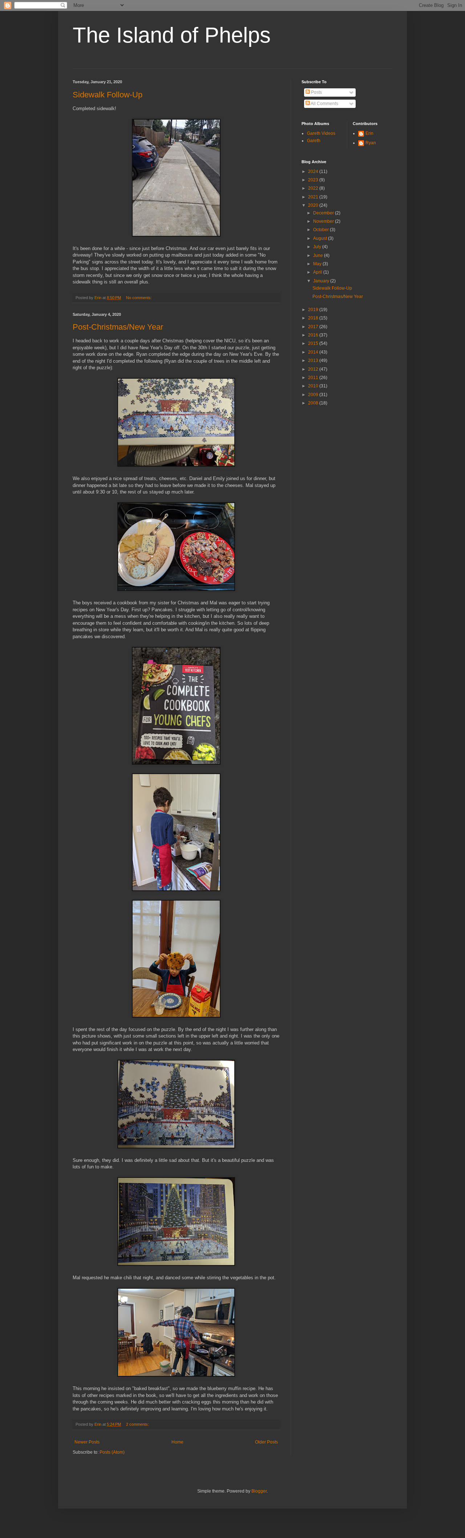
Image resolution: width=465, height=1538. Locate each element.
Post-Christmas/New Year (118, 326)
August (320, 238)
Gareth (313, 140)
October (321, 229)
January (321, 280)
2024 (313, 171)
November (324, 221)
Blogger (259, 1491)
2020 (313, 205)
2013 (313, 360)
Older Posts (266, 1442)
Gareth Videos (321, 133)
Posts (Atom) (112, 1452)
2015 (313, 343)
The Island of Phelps (172, 35)
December (324, 213)
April (318, 272)
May (318, 263)
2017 (313, 326)
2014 (313, 352)
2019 (313, 309)
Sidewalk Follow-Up (107, 94)
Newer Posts (87, 1442)
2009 (313, 394)
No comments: (139, 297)
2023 (313, 179)
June (318, 255)
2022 (313, 188)
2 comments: (138, 1424)
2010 (313, 385)
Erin (369, 133)
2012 (313, 369)
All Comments (324, 103)
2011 (313, 377)
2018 (313, 318)
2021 (313, 197)
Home (177, 1442)
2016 (313, 335)
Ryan (370, 142)
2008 (313, 403)
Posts (316, 92)
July (317, 246)
